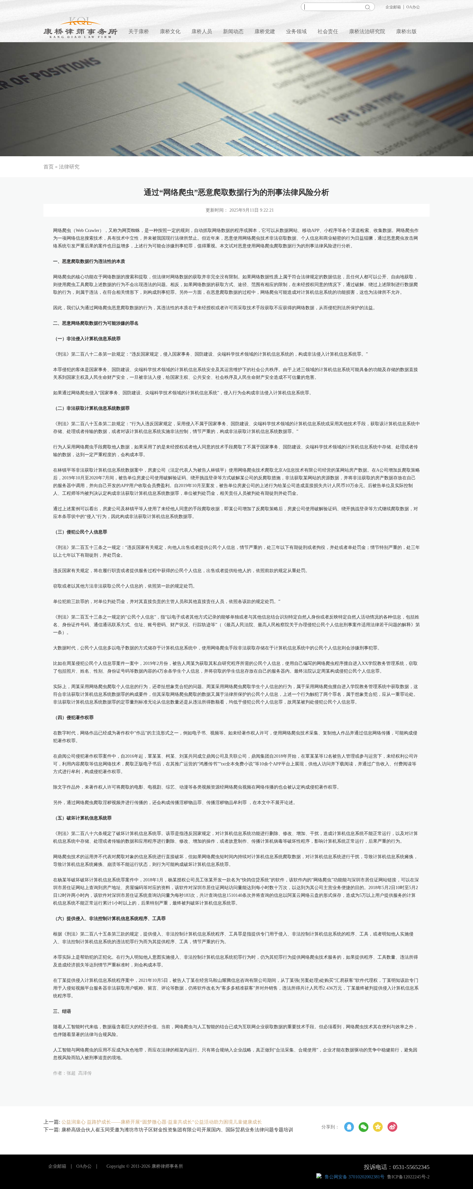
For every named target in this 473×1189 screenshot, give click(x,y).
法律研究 (69, 166)
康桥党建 (265, 31)
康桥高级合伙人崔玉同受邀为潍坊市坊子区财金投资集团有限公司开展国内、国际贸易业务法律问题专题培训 (177, 1129)
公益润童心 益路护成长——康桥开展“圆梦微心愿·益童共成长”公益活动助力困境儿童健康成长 (161, 1122)
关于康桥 (138, 31)
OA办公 (413, 7)
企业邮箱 (393, 7)
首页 (48, 166)
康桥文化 (170, 31)
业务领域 (296, 31)
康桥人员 (201, 31)
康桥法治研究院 (367, 31)
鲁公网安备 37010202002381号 (355, 1177)
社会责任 (328, 31)
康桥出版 (406, 31)
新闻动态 (233, 31)
